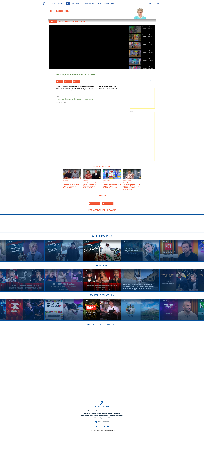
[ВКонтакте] (59, 81)
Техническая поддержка (117, 415)
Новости (61, 3)
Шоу (68, 3)
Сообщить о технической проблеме (146, 80)
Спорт (99, 3)
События (96, 418)
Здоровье (59, 105)
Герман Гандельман (88, 99)
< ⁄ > (74, 81)
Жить (60, 11)
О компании (91, 411)
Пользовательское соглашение (89, 415)
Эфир (53, 3)
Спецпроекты (100, 411)
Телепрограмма (109, 3)
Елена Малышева (79, 99)
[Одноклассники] (68, 81)
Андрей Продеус (60, 99)
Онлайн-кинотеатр (111, 411)
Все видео (117, 413)
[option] (141, 29)
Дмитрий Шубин (69, 99)
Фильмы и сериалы (88, 3)
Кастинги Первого (107, 413)
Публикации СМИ (105, 418)
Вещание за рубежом (103, 421)
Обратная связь (103, 415)
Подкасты (75, 3)
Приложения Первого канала (92, 413)
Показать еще (102, 195)
